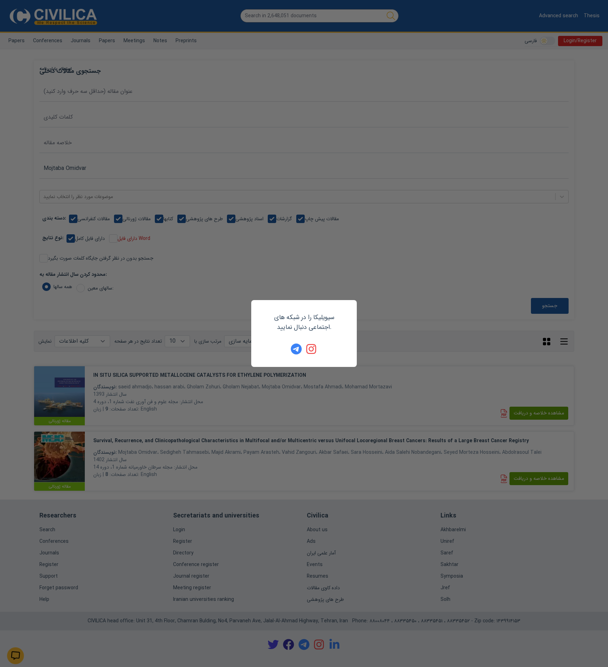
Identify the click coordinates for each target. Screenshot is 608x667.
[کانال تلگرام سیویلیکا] (296, 349)
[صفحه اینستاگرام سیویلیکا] (311, 349)
